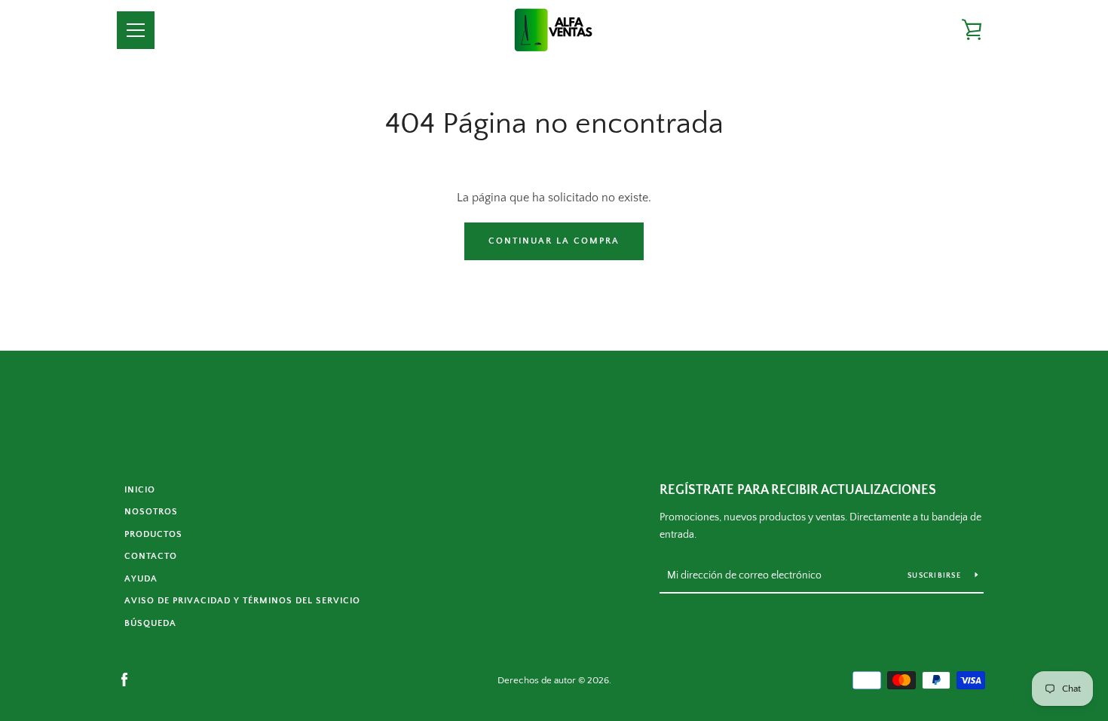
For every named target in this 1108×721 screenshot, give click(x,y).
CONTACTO (150, 556)
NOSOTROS (151, 512)
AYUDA (141, 579)
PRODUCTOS (153, 534)
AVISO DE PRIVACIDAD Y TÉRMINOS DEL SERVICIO (242, 601)
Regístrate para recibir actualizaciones (798, 490)
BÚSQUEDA (150, 623)
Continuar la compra (554, 241)
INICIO (139, 490)
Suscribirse (935, 576)
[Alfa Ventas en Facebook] (124, 679)
